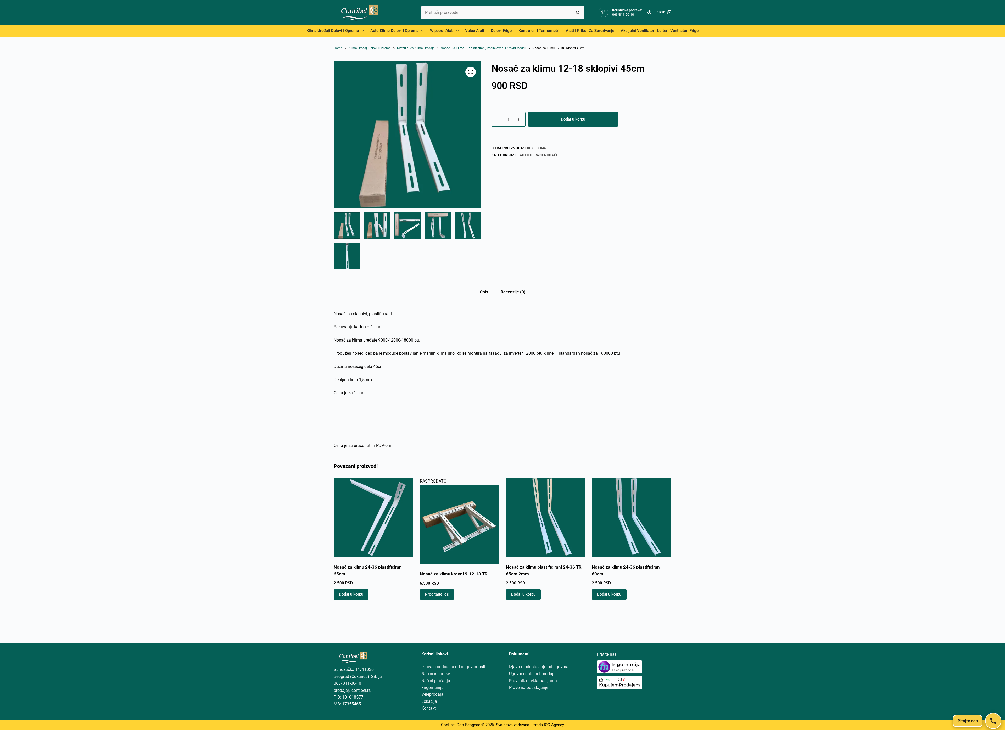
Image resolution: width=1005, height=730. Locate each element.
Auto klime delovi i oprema (394, 30)
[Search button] (577, 12)
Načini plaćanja (435, 680)
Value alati (474, 30)
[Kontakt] (993, 721)
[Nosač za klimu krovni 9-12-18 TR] (459, 524)
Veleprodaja (432, 694)
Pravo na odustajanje (528, 687)
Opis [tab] (484, 292)
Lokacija (429, 701)
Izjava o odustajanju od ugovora (538, 666)
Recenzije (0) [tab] (513, 292)
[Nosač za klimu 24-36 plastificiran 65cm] (373, 517)
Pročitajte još (437, 594)
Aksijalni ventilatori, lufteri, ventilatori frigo (660, 30)
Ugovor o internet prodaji (531, 673)
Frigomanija (432, 687)
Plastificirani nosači (536, 155)
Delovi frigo (501, 30)
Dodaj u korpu (573, 119)
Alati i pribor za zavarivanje (590, 30)
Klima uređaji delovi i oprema (332, 30)
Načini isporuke (435, 673)
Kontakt (428, 708)
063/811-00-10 (623, 14)
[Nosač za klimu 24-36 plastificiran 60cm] (631, 517)
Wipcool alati (442, 30)
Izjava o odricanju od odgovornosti (453, 666)
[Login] (649, 12)
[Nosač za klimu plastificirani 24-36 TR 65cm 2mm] (545, 517)
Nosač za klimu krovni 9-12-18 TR (454, 573)
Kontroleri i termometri (538, 30)
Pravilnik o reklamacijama (533, 680)
